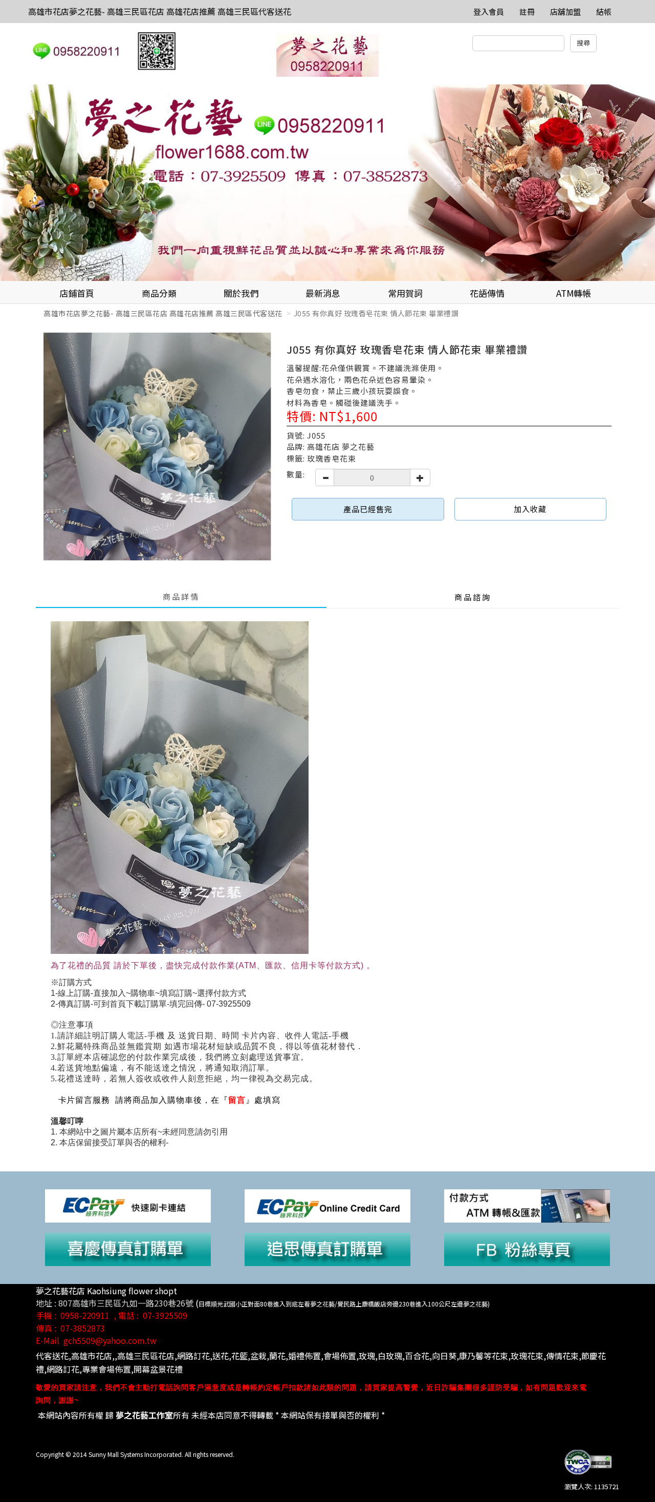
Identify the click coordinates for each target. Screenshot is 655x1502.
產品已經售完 (367, 509)
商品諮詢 (472, 597)
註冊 (527, 11)
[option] (327, 182)
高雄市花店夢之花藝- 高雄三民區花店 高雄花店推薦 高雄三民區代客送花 (159, 11)
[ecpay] (128, 1205)
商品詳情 (181, 596)
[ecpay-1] (327, 1205)
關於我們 (241, 293)
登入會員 (488, 11)
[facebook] (527, 1248)
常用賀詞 (405, 293)
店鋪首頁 (76, 293)
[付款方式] (527, 1205)
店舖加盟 (565, 11)
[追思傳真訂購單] (327, 1248)
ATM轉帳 (573, 293)
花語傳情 (487, 293)
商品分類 (159, 293)
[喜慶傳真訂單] (128, 1248)
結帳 (604, 11)
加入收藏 (530, 509)
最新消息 (322, 293)
